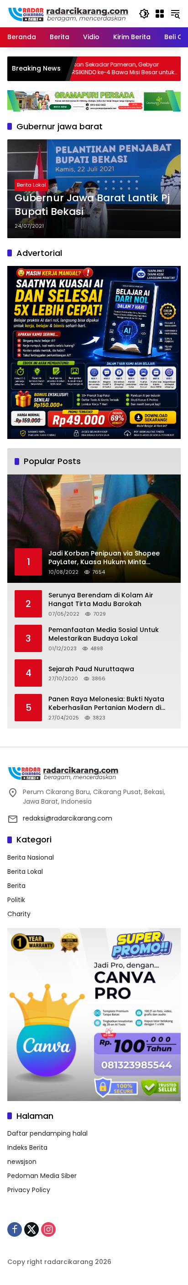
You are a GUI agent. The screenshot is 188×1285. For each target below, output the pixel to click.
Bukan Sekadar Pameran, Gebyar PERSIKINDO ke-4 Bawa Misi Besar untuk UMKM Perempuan (91, 68)
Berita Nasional (30, 857)
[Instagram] (48, 1229)
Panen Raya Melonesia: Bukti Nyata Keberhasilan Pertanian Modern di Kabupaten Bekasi (106, 704)
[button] (144, 13)
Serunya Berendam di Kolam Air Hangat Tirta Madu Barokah (100, 600)
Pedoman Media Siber (42, 1175)
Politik (16, 899)
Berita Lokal (31, 185)
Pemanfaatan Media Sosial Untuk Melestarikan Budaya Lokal (103, 634)
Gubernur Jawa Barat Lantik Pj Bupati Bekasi (92, 205)
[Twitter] (31, 1229)
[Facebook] (14, 1229)
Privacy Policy (28, 1189)
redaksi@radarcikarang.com (67, 818)
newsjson (22, 1161)
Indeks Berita (27, 1147)
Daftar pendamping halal (47, 1133)
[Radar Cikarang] (68, 13)
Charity (19, 913)
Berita (16, 885)
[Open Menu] (159, 13)
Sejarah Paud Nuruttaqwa (91, 669)
